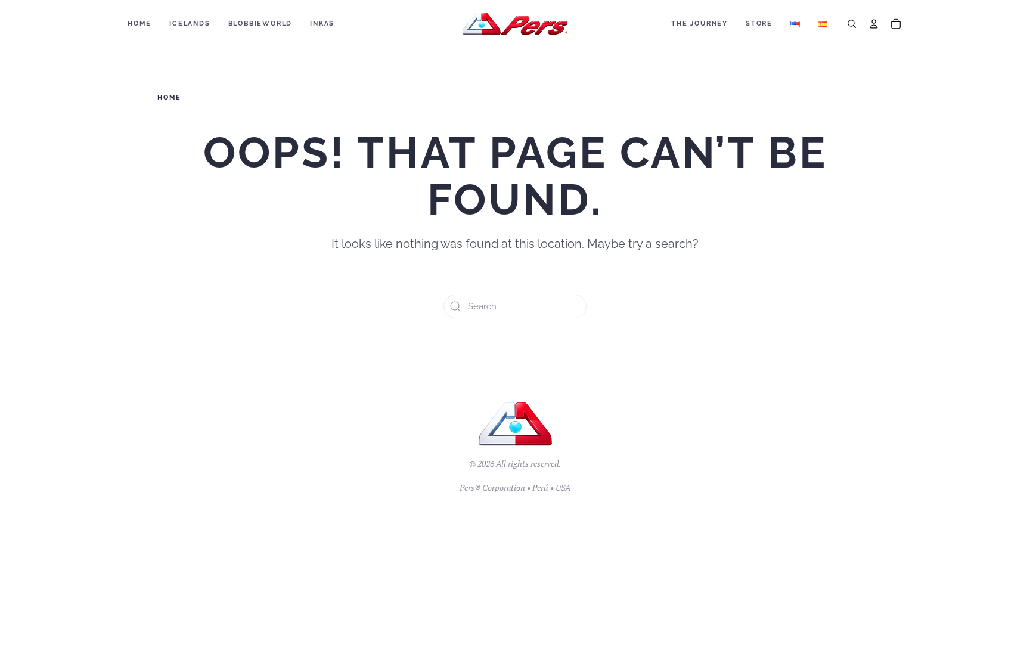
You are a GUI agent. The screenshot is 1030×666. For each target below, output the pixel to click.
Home (139, 23)
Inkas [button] (322, 23)
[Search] (851, 23)
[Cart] (895, 23)
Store (759, 23)
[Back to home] (515, 24)
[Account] (873, 23)
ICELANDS (189, 23)
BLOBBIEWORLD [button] (260, 23)
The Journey (699, 23)
